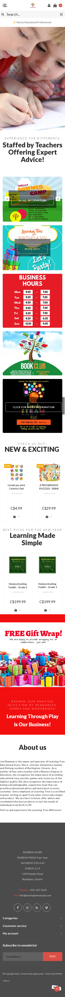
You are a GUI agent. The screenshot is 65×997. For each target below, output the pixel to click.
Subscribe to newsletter (20, 945)
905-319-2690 (38, 890)
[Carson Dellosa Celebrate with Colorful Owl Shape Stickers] (16, 472)
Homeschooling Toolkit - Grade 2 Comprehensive (17, 585)
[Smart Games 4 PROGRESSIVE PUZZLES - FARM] (48, 472)
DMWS (58, 973)
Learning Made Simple (32, 539)
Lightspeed (38, 973)
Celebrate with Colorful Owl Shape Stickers (16, 487)
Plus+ (7, 980)
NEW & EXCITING (32, 449)
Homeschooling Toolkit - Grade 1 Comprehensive (47, 585)
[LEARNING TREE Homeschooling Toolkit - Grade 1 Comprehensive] (47, 565)
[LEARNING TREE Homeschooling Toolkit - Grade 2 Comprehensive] (18, 565)
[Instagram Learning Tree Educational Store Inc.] (27, 908)
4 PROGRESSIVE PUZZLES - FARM (48, 487)
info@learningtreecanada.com (35, 895)
